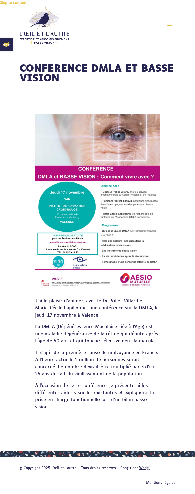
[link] (6, 44)
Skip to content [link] (13, 3)
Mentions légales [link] (160, 483)
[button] (170, 25)
